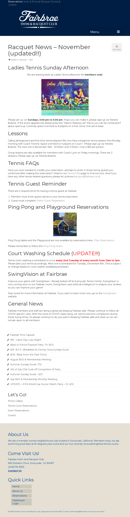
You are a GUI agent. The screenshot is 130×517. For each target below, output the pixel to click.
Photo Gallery (15, 401)
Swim (26, 1)
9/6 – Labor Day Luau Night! (25, 339)
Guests (13, 4)
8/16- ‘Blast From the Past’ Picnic (28, 354)
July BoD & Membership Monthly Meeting (33, 379)
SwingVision (109, 293)
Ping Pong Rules (52, 246)
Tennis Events (47, 155)
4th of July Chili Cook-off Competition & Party (35, 369)
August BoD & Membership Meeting (30, 359)
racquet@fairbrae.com (87, 176)
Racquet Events (50, 1)
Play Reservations (104, 240)
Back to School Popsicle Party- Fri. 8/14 (32, 344)
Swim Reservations (18, 410)
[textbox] (65, 198)
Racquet (23, 60)
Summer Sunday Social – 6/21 (26, 374)
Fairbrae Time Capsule (22, 334)
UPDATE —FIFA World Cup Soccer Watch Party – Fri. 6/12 (42, 384)
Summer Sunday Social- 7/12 (26, 364)
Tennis (35, 1)
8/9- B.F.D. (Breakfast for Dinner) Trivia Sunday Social (39, 349)
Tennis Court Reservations (22, 405)
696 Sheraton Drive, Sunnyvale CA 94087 (31, 463)
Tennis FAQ (74, 173)
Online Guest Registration (50, 200)
